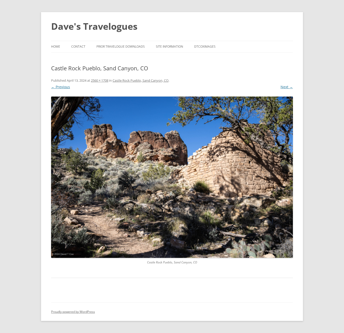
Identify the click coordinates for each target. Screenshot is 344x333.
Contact (78, 46)
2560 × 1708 (99, 80)
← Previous (60, 86)
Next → (287, 86)
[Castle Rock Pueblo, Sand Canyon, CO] (172, 177)
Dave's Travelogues (94, 26)
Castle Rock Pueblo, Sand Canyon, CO (140, 80)
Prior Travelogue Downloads (120, 46)
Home (55, 46)
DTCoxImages (205, 46)
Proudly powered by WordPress (73, 312)
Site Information (169, 46)
